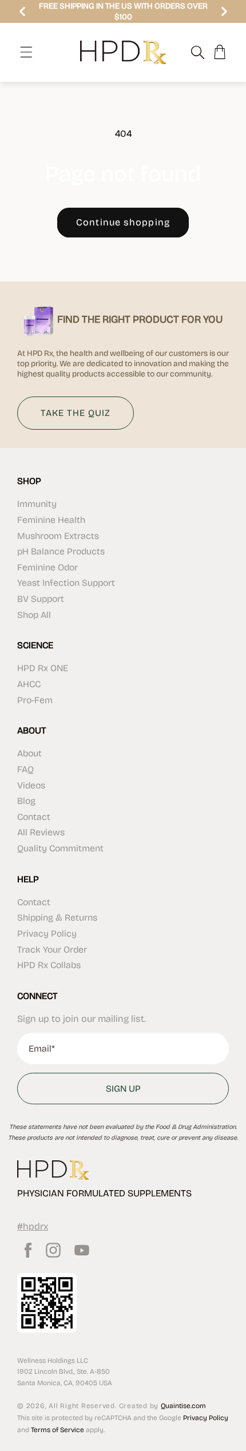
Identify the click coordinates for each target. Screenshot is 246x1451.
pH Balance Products (61, 551)
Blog (26, 800)
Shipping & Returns (57, 917)
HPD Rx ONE (42, 668)
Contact (33, 816)
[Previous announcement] (22, 11)
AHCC (29, 684)
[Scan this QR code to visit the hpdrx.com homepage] (47, 1303)
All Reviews (41, 832)
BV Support (40, 598)
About (29, 753)
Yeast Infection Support (66, 582)
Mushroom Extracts (58, 535)
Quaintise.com (183, 1406)
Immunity (37, 503)
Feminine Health (51, 519)
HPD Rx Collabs (49, 965)
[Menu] (26, 52)
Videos (31, 785)
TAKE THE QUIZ (75, 412)
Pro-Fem (35, 700)
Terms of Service (57, 1430)
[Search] (191, 52)
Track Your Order (52, 949)
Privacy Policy (47, 933)
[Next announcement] (224, 11)
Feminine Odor (47, 567)
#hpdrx (32, 1226)
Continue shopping (123, 222)
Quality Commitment (60, 848)
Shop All (34, 614)
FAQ (25, 769)
